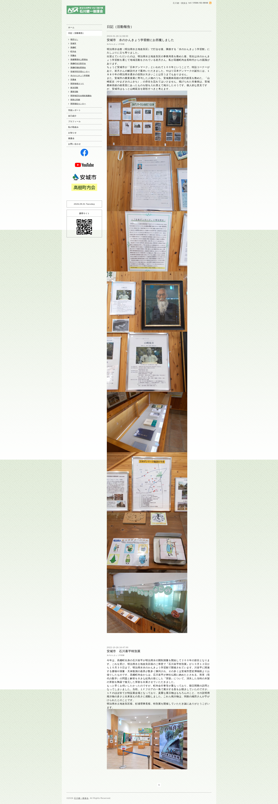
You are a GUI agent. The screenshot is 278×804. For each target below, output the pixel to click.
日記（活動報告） (76, 33)
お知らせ (72, 133)
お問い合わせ (74, 144)
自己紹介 (72, 116)
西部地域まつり (77, 84)
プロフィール (74, 121)
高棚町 (73, 47)
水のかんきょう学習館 (116, 44)
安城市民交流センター (80, 71)
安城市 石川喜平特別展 (123, 651)
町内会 (73, 51)
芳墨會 (73, 80)
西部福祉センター (78, 104)
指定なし (74, 39)
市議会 (73, 55)
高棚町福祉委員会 (78, 67)
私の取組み (73, 127)
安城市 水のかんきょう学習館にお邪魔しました (140, 40)
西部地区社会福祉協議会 (81, 96)
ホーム (71, 27)
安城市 (73, 43)
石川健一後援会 (81, 798)
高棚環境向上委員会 (79, 59)
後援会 (71, 138)
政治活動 (74, 88)
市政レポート (74, 110)
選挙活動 (74, 92)
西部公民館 (75, 100)
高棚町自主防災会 (78, 63)
